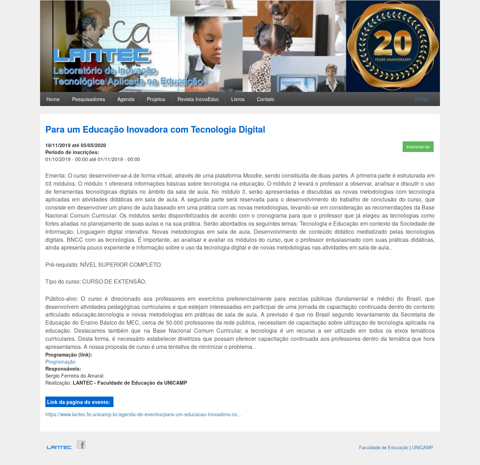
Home (53, 98)
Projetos (156, 98)
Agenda (126, 98)
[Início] (240, 46)
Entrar (422, 98)
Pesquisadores (88, 98)
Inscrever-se (418, 147)
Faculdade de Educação (383, 447)
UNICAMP (422, 447)
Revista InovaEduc (198, 98)
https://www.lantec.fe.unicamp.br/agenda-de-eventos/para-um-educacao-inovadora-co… (143, 414)
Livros (238, 98)
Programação (60, 361)
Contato (265, 98)
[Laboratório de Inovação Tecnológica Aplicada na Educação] (59, 448)
